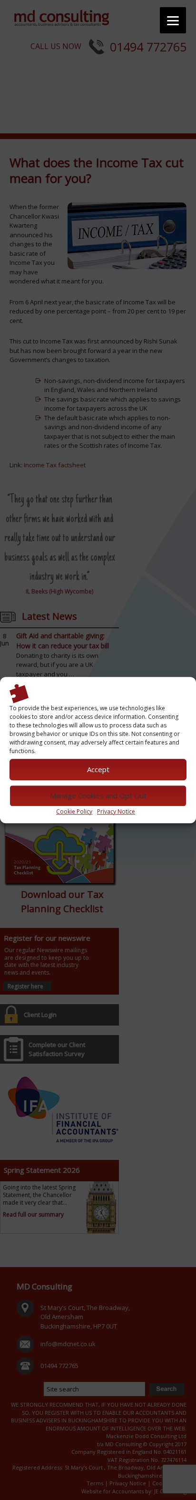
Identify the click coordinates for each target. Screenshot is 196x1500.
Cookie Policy (74, 811)
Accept (98, 769)
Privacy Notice (116, 811)
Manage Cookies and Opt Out (98, 795)
